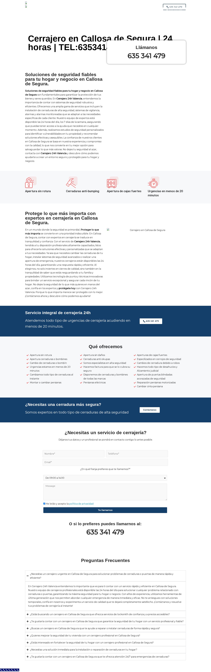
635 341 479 (146, 56)
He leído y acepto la (70, 503)
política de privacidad (81, 503)
